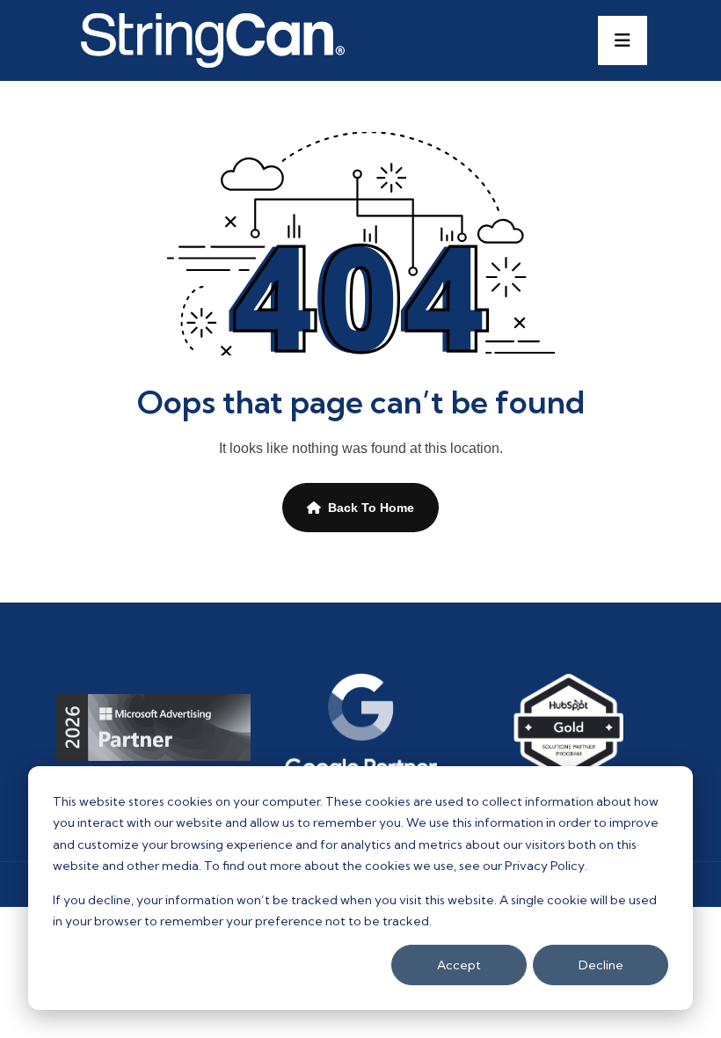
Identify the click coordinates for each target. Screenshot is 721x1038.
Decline (601, 965)
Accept (459, 965)
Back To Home (371, 508)
